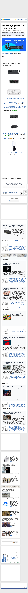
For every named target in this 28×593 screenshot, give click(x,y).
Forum (25, 584)
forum (26, 202)
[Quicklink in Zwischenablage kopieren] (24, 191)
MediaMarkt (5, 53)
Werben (11, 586)
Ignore (16, 562)
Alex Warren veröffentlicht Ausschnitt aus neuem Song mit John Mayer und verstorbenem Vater (10, 519)
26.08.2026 (4, 551)
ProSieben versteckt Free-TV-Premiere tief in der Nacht (14, 337)
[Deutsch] (15, 19)
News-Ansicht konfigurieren (15, 561)
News (8, 586)
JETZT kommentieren (15, 201)
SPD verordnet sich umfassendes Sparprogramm (17, 281)
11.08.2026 (13, 554)
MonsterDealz (18, 30)
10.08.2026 (13, 555)
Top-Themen (5, 259)
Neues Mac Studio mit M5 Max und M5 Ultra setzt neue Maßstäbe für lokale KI (10, 529)
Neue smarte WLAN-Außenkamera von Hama (17, 427)
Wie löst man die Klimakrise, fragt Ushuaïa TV (17, 355)
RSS (20, 586)
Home (22, 584)
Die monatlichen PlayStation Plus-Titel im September (18, 330)
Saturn (11, 53)
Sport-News (5, 358)
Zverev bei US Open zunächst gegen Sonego (17, 379)
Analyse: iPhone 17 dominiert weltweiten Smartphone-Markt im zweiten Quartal (9, 465)
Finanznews (5, 383)
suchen (15, 542)
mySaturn (11, 55)
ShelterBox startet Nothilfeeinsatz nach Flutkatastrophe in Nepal (12, 413)
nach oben (24, 587)
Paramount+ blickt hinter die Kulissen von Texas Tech (10, 499)
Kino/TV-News (5, 333)
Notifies (18, 562)
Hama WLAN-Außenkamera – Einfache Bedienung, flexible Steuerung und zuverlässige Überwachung (10, 455)
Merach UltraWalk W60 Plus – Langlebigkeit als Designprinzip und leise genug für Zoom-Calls (10, 476)
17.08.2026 (4, 561)
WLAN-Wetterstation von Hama (14, 426)
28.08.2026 (4, 549)
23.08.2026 (4, 555)
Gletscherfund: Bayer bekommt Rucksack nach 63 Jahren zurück (13, 363)
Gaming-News (5, 309)
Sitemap (2, 584)
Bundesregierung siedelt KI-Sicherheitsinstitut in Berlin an (8, 490)
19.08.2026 (4, 559)
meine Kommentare (11, 562)
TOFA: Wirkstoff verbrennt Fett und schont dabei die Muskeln (13, 289)
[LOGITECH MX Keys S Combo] (14, 76)
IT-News (4, 221)
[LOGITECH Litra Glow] (14, 150)
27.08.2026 (4, 549)
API (17, 586)
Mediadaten (14, 584)
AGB (10, 584)
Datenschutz (7, 584)
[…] (18, 237)
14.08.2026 (13, 551)
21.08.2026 (4, 557)
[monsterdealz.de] (5, 192)
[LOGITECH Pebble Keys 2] (14, 96)
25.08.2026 (4, 552)
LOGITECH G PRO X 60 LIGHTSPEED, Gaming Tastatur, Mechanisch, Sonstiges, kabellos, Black (14, 103)
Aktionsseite (4, 179)
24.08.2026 (4, 553)
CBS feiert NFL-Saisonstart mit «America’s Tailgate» (18, 356)
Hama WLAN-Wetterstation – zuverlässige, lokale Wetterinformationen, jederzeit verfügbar (13, 227)
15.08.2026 (13, 549)
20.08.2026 (4, 558)
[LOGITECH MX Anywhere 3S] (14, 131)
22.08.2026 (4, 556)
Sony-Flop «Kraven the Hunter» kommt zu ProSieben (18, 352)
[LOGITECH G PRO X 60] (14, 86)
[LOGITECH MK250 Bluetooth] (14, 121)
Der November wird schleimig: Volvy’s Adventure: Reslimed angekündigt (12, 313)
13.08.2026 (13, 552)
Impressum (19, 584)
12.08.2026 (13, 553)
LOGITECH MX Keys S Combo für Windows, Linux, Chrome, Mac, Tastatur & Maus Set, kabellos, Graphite (14, 99)
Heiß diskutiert (13, 558)
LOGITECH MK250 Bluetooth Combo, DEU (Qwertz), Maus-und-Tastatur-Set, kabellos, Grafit (14, 134)
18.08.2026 (4, 560)
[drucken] (25, 191)
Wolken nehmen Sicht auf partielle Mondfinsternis (11, 264)
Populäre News (13, 557)
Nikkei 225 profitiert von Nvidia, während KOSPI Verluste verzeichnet (10, 509)
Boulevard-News (6, 284)
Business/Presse (6, 408)
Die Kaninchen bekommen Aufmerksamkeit (16, 353)
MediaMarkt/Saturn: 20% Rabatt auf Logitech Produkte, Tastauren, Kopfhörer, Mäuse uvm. (13, 26)
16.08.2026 (13, 549)
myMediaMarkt (4, 55)
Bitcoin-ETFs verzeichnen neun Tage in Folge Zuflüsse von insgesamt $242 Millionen (12, 388)
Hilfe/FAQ (15, 586)
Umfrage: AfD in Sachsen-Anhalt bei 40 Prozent (17, 278)
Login (18, 19)
